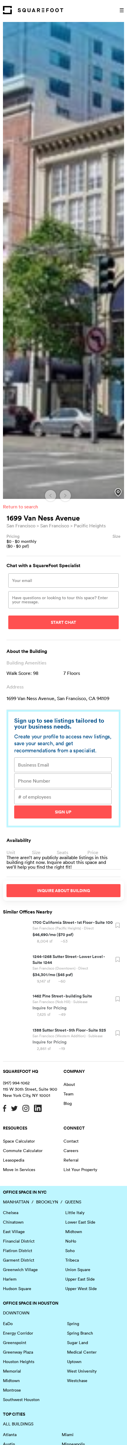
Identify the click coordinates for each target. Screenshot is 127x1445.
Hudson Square (17, 1288)
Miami (68, 1434)
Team (69, 1094)
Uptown (74, 1361)
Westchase (77, 1380)
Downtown (16, 1313)
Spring (73, 1323)
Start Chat (63, 622)
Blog (68, 1103)
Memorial (12, 1371)
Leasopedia (13, 1160)
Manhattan (16, 1202)
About (69, 1084)
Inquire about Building (63, 891)
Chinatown (13, 1222)
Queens (73, 1202)
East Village (14, 1231)
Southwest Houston (21, 1399)
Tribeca (72, 1260)
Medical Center (82, 1352)
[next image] (65, 495)
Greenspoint (14, 1342)
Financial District (19, 1241)
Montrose (12, 1390)
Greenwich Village (20, 1269)
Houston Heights (18, 1361)
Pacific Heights (90, 526)
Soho (70, 1250)
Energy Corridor (18, 1333)
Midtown (73, 1231)
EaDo (8, 1323)
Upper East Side (80, 1279)
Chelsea (10, 1212)
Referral (71, 1160)
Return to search (20, 506)
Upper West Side (81, 1288)
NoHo (70, 1241)
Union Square (77, 1269)
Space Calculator (19, 1141)
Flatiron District (17, 1250)
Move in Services (19, 1169)
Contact (71, 1141)
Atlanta (10, 1434)
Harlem (10, 1279)
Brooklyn (47, 1202)
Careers (71, 1150)
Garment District (18, 1260)
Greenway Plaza (18, 1352)
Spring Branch (80, 1333)
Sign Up (63, 812)
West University (82, 1371)
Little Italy (74, 1212)
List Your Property (80, 1169)
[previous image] (50, 495)
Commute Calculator (23, 1150)
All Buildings (18, 1424)
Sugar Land (77, 1342)
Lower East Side (80, 1222)
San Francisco (20, 526)
